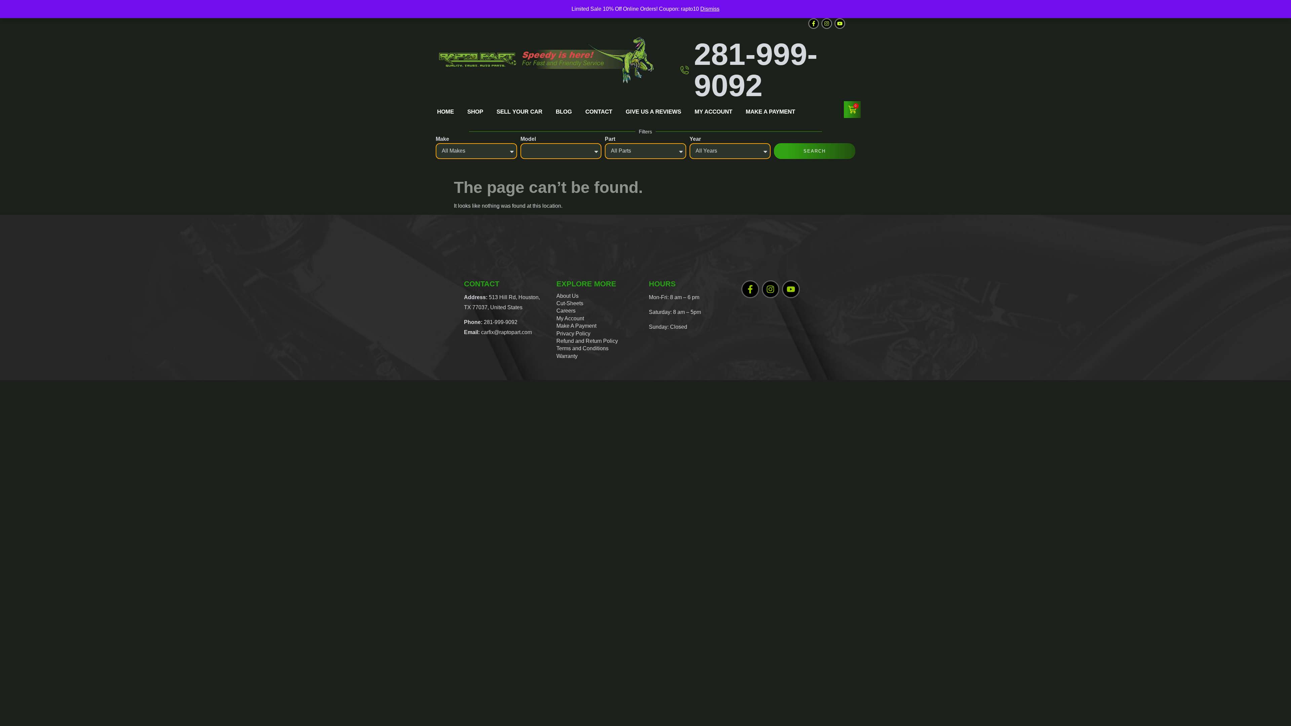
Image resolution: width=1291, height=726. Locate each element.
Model (528, 139)
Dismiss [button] (709, 9)
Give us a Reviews (653, 112)
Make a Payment (770, 112)
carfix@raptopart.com (506, 332)
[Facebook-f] (813, 23)
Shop (475, 112)
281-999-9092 (756, 70)
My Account (713, 112)
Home (445, 112)
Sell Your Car (519, 112)
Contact (598, 112)
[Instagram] (826, 23)
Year (695, 139)
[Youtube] (839, 23)
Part (610, 139)
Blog (564, 112)
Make (442, 139)
